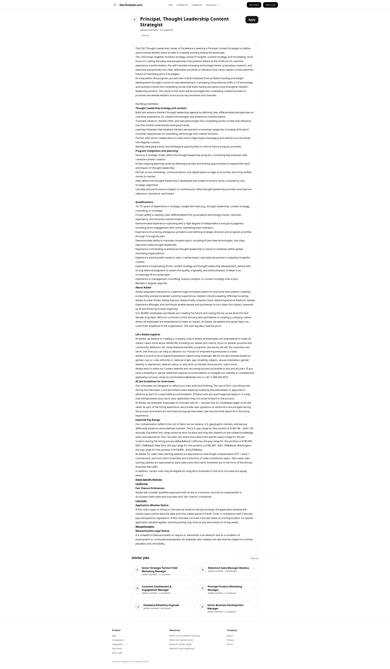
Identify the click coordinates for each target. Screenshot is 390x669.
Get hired (254, 4)
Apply (251, 19)
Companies (182, 4)
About (230, 635)
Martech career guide (180, 644)
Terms (230, 644)
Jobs (171, 4)
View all (254, 558)
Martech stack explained (181, 648)
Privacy (230, 640)
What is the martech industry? (184, 635)
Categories (197, 4)
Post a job (270, 4)
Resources (211, 5)
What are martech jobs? (181, 640)
